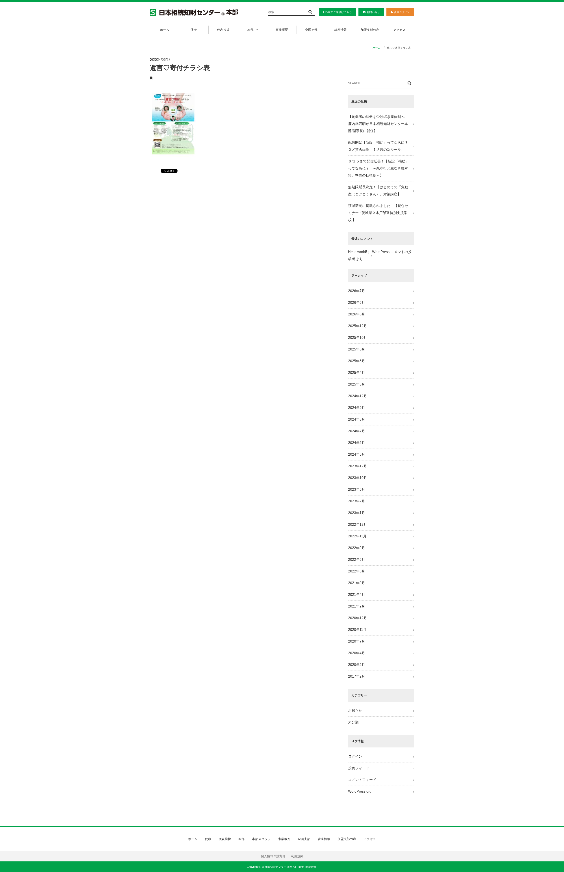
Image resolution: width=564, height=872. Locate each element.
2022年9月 (356, 548)
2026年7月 (356, 291)
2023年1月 (356, 513)
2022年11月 (357, 536)
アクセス (399, 30)
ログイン (355, 756)
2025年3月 (356, 384)
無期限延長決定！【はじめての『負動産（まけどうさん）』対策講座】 (378, 190)
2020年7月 (356, 641)
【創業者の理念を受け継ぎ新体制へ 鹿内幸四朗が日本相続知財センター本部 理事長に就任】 (378, 124)
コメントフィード (362, 780)
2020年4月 (356, 653)
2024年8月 (356, 419)
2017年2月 (356, 676)
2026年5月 (356, 314)
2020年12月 (357, 618)
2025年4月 (356, 373)
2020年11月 (357, 630)
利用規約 (297, 856)
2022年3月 (356, 571)
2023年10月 (357, 478)
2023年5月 (356, 489)
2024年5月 (356, 454)
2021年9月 (356, 583)
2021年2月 (356, 606)
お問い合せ (373, 12)
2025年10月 (357, 337)
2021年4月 (356, 594)
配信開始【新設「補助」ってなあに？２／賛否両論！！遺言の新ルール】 (378, 146)
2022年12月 (357, 524)
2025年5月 (356, 361)
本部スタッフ (261, 839)
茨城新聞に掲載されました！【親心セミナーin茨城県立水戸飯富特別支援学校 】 (378, 213)
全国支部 (311, 30)
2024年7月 (356, 431)
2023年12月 (357, 466)
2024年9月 (356, 408)
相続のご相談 (338, 12)
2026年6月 (356, 302)
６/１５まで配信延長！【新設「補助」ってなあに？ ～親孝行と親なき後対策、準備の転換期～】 (378, 168)
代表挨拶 (223, 30)
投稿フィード (358, 768)
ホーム (164, 30)
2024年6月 (356, 443)
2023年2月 (356, 501)
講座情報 (340, 30)
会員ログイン (402, 12)
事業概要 (282, 30)
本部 (250, 30)
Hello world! (357, 252)
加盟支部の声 (370, 30)
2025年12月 (357, 326)
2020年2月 (356, 665)
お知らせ (355, 710)
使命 (194, 30)
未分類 (353, 722)
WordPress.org (359, 791)
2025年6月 (356, 349)
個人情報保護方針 (273, 856)
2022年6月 (356, 559)
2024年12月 (357, 396)
